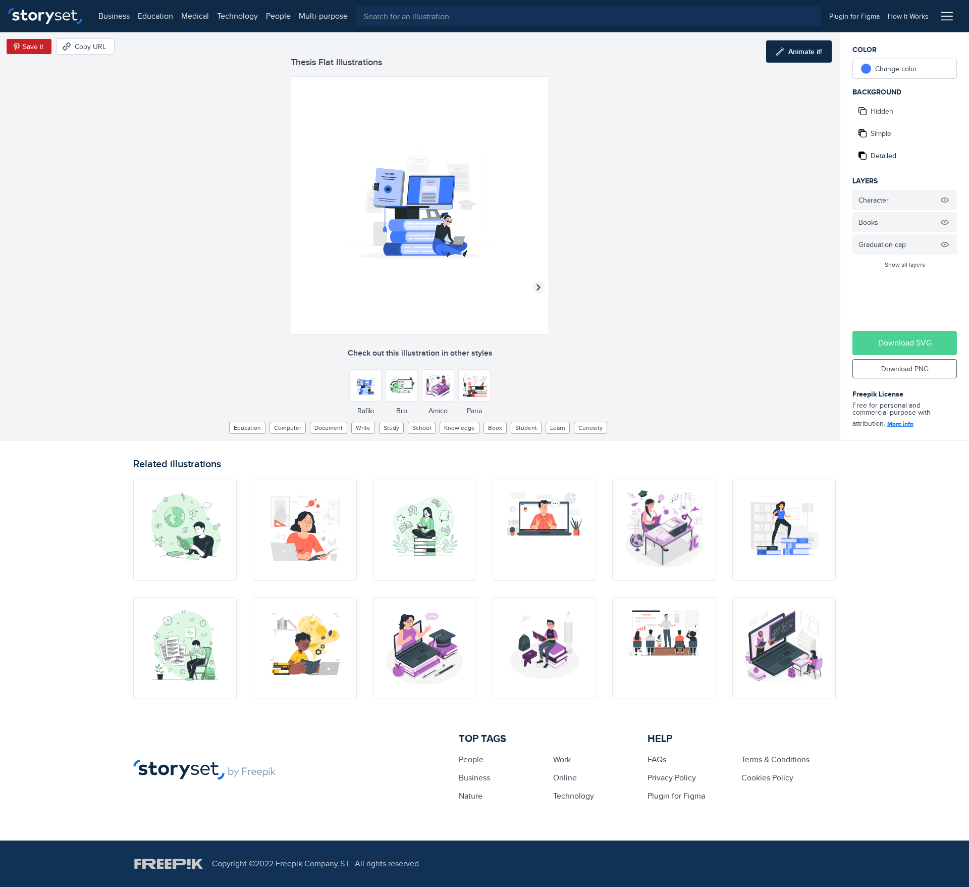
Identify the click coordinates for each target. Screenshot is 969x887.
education (155, 16)
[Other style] (365, 385)
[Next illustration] (538, 287)
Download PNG (905, 369)
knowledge (459, 427)
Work (562, 759)
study (391, 427)
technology (237, 16)
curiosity (590, 427)
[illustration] (185, 530)
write (363, 427)
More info (900, 424)
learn (557, 427)
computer (287, 427)
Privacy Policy (672, 777)
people (278, 16)
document (328, 427)
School (421, 427)
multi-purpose (323, 16)
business (114, 16)
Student (526, 427)
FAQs (657, 759)
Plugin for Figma (676, 796)
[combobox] (588, 16)
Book (495, 427)
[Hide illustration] (945, 200)
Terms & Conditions (775, 759)
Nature (470, 796)
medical (195, 16)
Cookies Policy (767, 777)
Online (565, 777)
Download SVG (905, 343)
